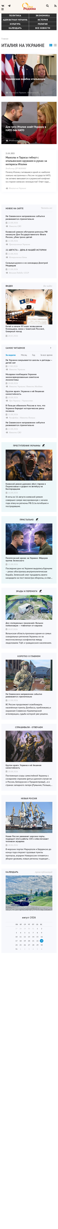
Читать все (46, 208)
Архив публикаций (43, 872)
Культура (15, 24)
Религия (43, 24)
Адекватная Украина (15, 19)
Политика (15, 15)
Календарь (15, 28)
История (43, 19)
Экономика (43, 15)
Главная (4, 38)
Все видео (47, 285)
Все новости (42, 28)
